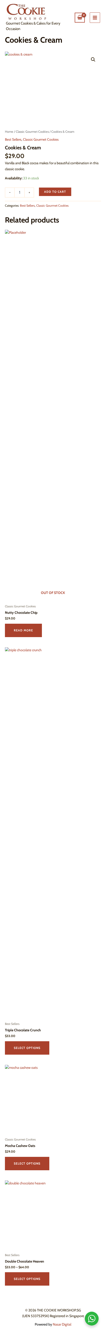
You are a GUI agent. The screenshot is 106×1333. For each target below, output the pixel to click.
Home (9, 131)
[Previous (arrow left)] (8, 666)
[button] (93, 59)
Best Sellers (13, 139)
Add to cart (55, 192)
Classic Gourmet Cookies (32, 131)
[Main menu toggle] (95, 17)
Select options (27, 1048)
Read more (23, 630)
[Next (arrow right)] (97, 666)
